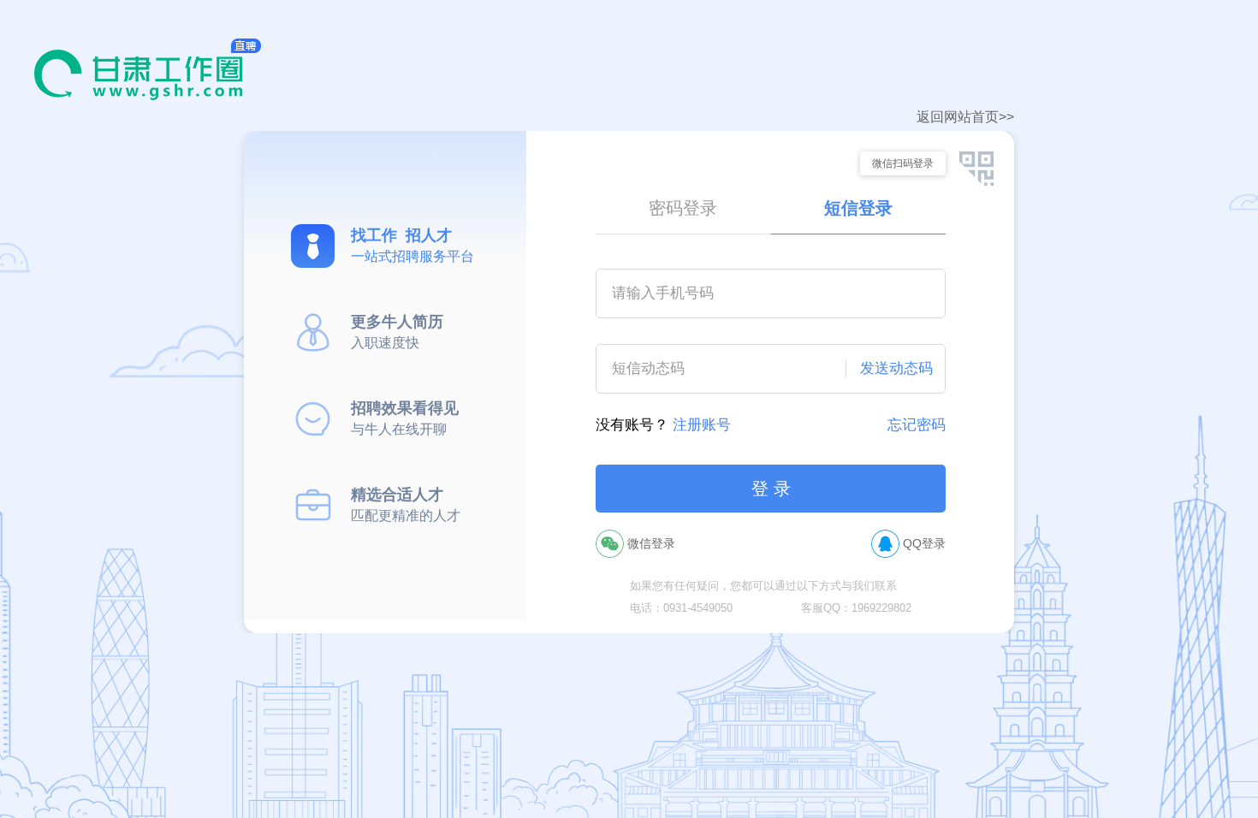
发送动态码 (896, 368)
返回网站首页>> (965, 117)
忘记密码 (916, 425)
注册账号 (702, 425)
